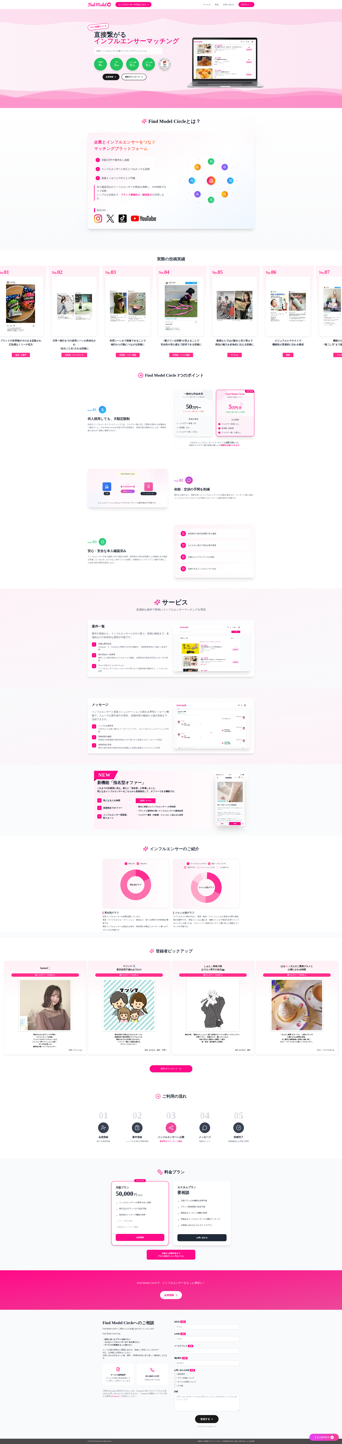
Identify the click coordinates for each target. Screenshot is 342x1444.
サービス (207, 5)
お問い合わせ (228, 5)
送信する (205, 1419)
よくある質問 (250, 1441)
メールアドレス (183, 1346)
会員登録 (109, 77)
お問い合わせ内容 (184, 1370)
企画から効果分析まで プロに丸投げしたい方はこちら (171, 1254)
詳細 (176, 1392)
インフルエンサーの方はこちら (132, 4)
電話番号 (180, 1358)
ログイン (246, 4)
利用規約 (206, 1441)
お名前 (179, 1334)
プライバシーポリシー (206, 1427)
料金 (217, 5)
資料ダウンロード (132, 77)
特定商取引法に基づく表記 (230, 1441)
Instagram (115, 1396)
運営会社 (200, 1441)
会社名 (179, 1322)
